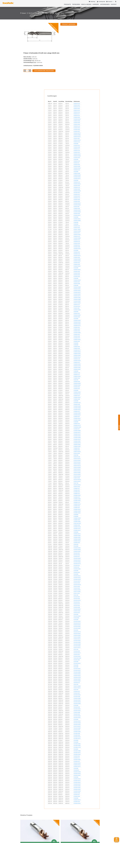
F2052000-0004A (77, 763)
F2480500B (76, 371)
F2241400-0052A (77, 663)
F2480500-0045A (77, 353)
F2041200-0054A (77, 609)
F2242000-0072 (77, 761)
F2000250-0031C (77, 154)
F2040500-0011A (77, 357)
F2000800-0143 (77, 502)
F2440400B (76, 267)
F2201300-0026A (77, 640)
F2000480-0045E (77, 323)
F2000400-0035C (77, 288)
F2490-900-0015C (77, 523)
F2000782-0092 (77, 486)
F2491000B (76, 570)
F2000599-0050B (77, 383)
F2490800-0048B (77, 498)
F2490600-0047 (77, 416)
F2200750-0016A (77, 476)
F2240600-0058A (77, 420)
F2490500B (76, 344)
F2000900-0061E (77, 540)
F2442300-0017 (77, 794)
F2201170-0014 (77, 593)
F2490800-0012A (77, 504)
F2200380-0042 (77, 245)
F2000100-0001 (77, 108)
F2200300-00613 (77, 218)
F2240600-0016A (77, 409)
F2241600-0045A (77, 715)
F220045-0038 (76, 308)
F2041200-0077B (77, 631)
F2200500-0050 (77, 330)
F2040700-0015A (77, 470)
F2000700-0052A (77, 469)
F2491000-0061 (77, 572)
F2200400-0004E (77, 260)
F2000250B (76, 159)
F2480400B (76, 285)
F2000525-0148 (77, 372)
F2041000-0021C (77, 575)
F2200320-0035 (77, 243)
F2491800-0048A (77, 731)
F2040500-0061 (77, 341)
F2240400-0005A (77, 294)
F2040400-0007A (77, 255)
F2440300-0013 (77, 194)
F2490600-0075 (77, 423)
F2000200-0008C (77, 134)
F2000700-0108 (77, 456)
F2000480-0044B (77, 320)
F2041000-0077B (77, 563)
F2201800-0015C (77, 736)
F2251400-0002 (77, 651)
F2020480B (76, 318)
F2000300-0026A (77, 210)
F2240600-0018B (77, 406)
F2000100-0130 (77, 106)
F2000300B (76, 180)
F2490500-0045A (77, 339)
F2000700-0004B (77, 467)
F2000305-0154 (77, 225)
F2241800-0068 (77, 733)
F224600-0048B (77, 712)
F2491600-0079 (77, 691)
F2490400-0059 (77, 264)
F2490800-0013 (77, 493)
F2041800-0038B (77, 750)
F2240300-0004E (77, 204)
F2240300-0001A (77, 203)
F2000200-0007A (77, 133)
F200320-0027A (77, 232)
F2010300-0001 (77, 192)
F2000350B (76, 143)
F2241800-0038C (77, 743)
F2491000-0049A (77, 547)
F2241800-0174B (77, 747)
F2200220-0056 (77, 124)
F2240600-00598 (77, 413)
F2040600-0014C (77, 434)
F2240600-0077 (77, 428)
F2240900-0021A (77, 530)
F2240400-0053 (77, 276)
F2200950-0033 (77, 542)
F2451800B (76, 742)
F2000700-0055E (77, 472)
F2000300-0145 (77, 187)
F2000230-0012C (77, 136)
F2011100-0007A (77, 581)
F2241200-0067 (77, 596)
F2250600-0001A (77, 418)
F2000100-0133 (77, 103)
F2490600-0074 (77, 411)
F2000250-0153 (77, 150)
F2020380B (76, 250)
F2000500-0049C (77, 369)
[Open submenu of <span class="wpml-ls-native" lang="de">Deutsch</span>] (113, 1)
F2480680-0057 (77, 448)
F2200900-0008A (77, 521)
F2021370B (76, 649)
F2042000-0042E (77, 775)
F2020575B (76, 379)
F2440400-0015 (77, 262)
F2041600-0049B (77, 703)
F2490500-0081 (77, 346)
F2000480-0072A (77, 325)
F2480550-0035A (77, 376)
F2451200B (76, 614)
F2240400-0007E (77, 292)
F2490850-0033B (77, 518)
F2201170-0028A (77, 591)
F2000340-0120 (77, 236)
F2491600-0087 (77, 693)
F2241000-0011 (77, 565)
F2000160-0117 (77, 113)
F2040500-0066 (77, 336)
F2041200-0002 (77, 598)
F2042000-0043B (77, 771)
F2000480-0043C (77, 322)
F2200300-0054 (77, 201)
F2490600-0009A (77, 392)
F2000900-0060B (77, 539)
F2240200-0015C (77, 119)
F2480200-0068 (77, 120)
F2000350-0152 (77, 239)
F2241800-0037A (77, 738)
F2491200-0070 (77, 603)
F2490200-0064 (77, 117)
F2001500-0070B (77, 677)
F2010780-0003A (77, 484)
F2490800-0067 (77, 507)
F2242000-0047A (77, 780)
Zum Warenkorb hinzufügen (44, 70)
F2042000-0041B (77, 773)
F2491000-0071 (77, 556)
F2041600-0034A (77, 710)
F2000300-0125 (77, 182)
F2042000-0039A (77, 789)
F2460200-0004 (77, 127)
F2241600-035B (77, 696)
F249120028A (76, 617)
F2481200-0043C (77, 624)
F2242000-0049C (77, 785)
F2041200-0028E (77, 728)
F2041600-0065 (77, 714)
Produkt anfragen (68, 24)
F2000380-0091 (77, 252)
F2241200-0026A (77, 621)
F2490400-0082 (77, 257)
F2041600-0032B (77, 722)
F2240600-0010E (77, 435)
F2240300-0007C (77, 215)
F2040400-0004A (77, 290)
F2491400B (76, 661)
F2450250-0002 (77, 164)
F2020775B (76, 483)
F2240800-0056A (77, 500)
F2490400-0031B (77, 280)
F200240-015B (77, 138)
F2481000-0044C (77, 551)
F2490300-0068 (77, 189)
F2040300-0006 (77, 213)
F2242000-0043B (77, 791)
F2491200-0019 (77, 612)
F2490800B (76, 516)
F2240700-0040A (77, 460)
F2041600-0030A (77, 724)
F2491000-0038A (77, 568)
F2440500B (76, 343)
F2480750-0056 (77, 477)
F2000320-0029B (77, 231)
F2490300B (76, 224)
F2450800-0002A (77, 509)
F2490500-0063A (77, 351)
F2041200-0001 (77, 605)
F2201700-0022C (77, 726)
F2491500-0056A (77, 673)
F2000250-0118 (77, 161)
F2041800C (76, 749)
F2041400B (76, 666)
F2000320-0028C (77, 234)
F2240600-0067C (77, 432)
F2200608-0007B (77, 442)
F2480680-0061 (77, 449)
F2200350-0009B (77, 238)
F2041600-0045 (77, 707)
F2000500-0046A (77, 355)
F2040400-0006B (77, 287)
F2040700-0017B (77, 465)
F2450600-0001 (77, 388)
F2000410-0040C (77, 302)
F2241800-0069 (77, 735)
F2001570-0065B (77, 686)
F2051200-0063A (77, 633)
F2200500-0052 (77, 334)
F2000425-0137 (77, 304)
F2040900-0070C (77, 528)
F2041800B (76, 740)
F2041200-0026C (77, 616)
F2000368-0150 (77, 241)
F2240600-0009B (77, 437)
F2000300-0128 (77, 197)
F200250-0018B (77, 166)
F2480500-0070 (77, 362)
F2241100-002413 (77, 584)
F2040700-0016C (77, 462)
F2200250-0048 (77, 147)
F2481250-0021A (77, 638)
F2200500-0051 (77, 327)
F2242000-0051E (77, 782)
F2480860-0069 (77, 519)
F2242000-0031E (77, 784)
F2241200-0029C (77, 626)
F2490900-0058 (77, 525)
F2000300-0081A (77, 183)
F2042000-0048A (77, 759)
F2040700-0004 (77, 453)
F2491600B (76, 705)
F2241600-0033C (77, 694)
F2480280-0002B (77, 175)
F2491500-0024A (77, 675)
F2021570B (76, 684)
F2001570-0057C (77, 687)
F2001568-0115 (77, 682)
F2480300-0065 (77, 208)
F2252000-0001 (77, 756)
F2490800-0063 (77, 505)
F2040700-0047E (77, 458)
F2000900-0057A (77, 533)
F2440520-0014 (77, 152)
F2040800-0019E (77, 495)
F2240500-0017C (77, 350)
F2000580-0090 (77, 381)
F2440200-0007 (77, 131)
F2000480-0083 (77, 316)
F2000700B (76, 455)
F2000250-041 (76, 162)
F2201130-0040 (77, 588)
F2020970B (76, 544)
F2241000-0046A (77, 561)
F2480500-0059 (77, 329)
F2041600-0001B (77, 701)
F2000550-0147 (77, 374)
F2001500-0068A (77, 680)
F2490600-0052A (77, 397)
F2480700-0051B (77, 451)
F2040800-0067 (77, 490)
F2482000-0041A (77, 764)
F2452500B (76, 798)
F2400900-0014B (77, 526)
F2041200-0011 (77, 602)
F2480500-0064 (77, 348)
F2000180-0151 (77, 115)
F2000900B (76, 532)
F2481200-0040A (77, 635)
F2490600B (76, 421)
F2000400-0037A (77, 295)
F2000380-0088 (77, 246)
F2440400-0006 (77, 273)
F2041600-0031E (77, 721)
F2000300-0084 (77, 199)
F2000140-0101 (77, 110)
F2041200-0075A (77, 600)
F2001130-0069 (77, 586)
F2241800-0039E (77, 745)
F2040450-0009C (77, 315)
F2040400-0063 (77, 271)
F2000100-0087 (77, 105)
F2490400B (76, 278)
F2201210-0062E (77, 637)
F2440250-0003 (77, 157)
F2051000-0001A (77, 560)
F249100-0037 (76, 567)
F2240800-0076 (77, 491)
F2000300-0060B (77, 220)
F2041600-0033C (77, 717)
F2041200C (76, 630)
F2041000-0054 (77, 554)
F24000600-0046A (77, 427)
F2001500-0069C (77, 679)
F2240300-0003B (77, 211)
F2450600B (76, 400)
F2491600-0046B (77, 698)
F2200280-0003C (77, 176)
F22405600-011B (77, 402)
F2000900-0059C (77, 537)
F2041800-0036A (77, 754)
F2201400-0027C (77, 652)
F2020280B (76, 171)
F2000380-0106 (77, 253)
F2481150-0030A (77, 589)
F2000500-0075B (77, 365)
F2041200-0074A (77, 623)
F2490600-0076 (77, 395)
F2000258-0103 (77, 169)
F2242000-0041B (77, 778)
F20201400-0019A (77, 658)
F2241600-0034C (77, 708)
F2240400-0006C (77, 301)
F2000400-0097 (77, 281)
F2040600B (76, 390)
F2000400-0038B (77, 299)
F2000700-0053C (77, 463)
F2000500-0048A (77, 367)
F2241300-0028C (77, 645)
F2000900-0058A (77, 535)
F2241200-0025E (77, 628)
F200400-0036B (77, 283)
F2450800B (76, 514)
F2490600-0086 (77, 399)
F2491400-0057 (77, 654)
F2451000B (76, 574)
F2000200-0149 (77, 126)
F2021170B (76, 595)
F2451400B (76, 665)
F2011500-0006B (77, 672)
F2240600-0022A (77, 414)
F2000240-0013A (77, 140)
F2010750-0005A (77, 474)
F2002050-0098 (77, 792)
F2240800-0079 (77, 497)
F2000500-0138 (77, 358)
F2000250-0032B (77, 155)
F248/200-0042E (77, 610)
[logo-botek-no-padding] (8, 2)
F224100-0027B (77, 729)
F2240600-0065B (77, 430)
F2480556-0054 (77, 378)
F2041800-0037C (77, 752)
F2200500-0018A (77, 364)
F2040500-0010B (77, 360)
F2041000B (76, 546)
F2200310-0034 (77, 227)
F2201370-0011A (77, 647)
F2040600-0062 (77, 386)
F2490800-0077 (77, 488)
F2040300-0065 (77, 185)
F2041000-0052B (77, 558)
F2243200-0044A (77, 803)
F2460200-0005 (77, 122)
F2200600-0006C (77, 441)
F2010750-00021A (77, 479)
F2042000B (76, 768)
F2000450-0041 (77, 313)
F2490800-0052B (77, 511)
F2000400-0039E (77, 297)
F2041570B (76, 689)
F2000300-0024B (77, 190)
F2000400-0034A (77, 269)
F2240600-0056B (77, 407)
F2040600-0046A (77, 385)
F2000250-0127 (77, 148)
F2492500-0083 (77, 796)
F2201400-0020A (77, 656)
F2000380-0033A (77, 248)
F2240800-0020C (77, 512)
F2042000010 (76, 770)
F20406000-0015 (77, 393)
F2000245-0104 (77, 141)
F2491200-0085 (77, 607)
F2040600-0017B (77, 425)
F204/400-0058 (77, 659)
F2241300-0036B (77, 644)
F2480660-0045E (77, 446)
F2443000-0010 (77, 801)
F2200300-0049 (77, 196)
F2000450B (76, 311)
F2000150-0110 (77, 112)
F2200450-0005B (77, 309)
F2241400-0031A (77, 670)
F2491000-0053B (77, 549)
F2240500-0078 (77, 337)
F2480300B (76, 222)
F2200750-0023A (77, 481)
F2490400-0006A (77, 259)
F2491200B (76, 619)
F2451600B (76, 719)
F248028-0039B (77, 173)
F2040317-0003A (77, 229)
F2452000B (76, 777)
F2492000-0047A (77, 766)
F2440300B (76, 217)
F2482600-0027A (77, 799)
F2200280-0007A (77, 178)
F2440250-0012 (77, 145)
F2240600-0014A (77, 439)
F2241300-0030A (77, 642)
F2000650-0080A (77, 444)
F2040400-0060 (77, 274)
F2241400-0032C (77, 668)
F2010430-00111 (77, 306)
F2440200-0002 (77, 129)
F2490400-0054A (77, 266)
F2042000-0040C (77, 787)
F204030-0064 (76, 206)
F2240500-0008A (77, 332)
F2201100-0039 (77, 582)
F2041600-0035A (77, 700)
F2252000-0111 (77, 757)
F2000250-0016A (77, 168)
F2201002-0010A (77, 577)
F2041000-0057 (77, 553)
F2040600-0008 (77, 404)
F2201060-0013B (77, 579)
